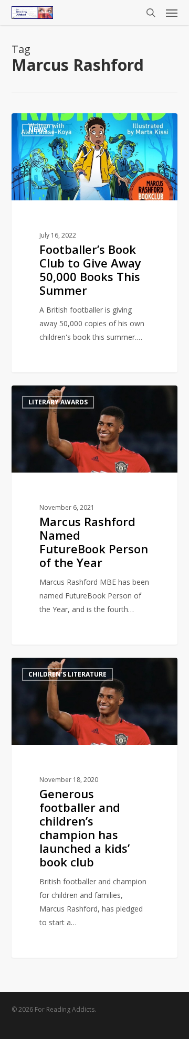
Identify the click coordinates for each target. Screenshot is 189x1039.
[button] (171, 12)
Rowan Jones (51, 125)
